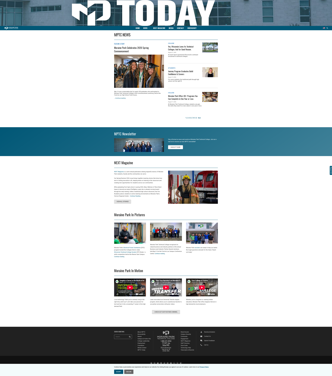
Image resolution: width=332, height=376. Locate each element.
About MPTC (141, 332)
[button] (149, 28)
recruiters (197, 247)
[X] (177, 363)
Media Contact (142, 348)
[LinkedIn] (161, 363)
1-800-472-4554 (166, 341)
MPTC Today (141, 350)
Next (199, 118)
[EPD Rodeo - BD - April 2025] (130, 243)
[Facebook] (151, 363)
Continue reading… (119, 256)
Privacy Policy (204, 367)
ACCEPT (118, 371)
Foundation (141, 345)
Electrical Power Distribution (132, 247)
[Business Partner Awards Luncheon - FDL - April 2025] (166, 240)
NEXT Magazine (119, 171)
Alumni (140, 336)
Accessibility (141, 334)
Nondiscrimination (209, 332)
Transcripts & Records (187, 350)
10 (196, 118)
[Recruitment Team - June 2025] (202, 243)
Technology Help (186, 348)
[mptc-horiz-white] (11, 28)
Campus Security (186, 334)
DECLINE (128, 371)
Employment (141, 343)
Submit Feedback (209, 340)
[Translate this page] (324, 28)
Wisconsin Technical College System (125, 252)
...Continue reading (120, 98)
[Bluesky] (180, 363)
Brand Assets (185, 332)
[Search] (130, 337)
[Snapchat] (167, 363)
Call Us (206, 345)
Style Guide (184, 345)
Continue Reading (135, 196)
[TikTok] (164, 363)
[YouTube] (157, 363)
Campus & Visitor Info (144, 339)
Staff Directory (185, 343)
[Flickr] (170, 363)
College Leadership (143, 341)
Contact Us (207, 336)
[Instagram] (154, 363)
